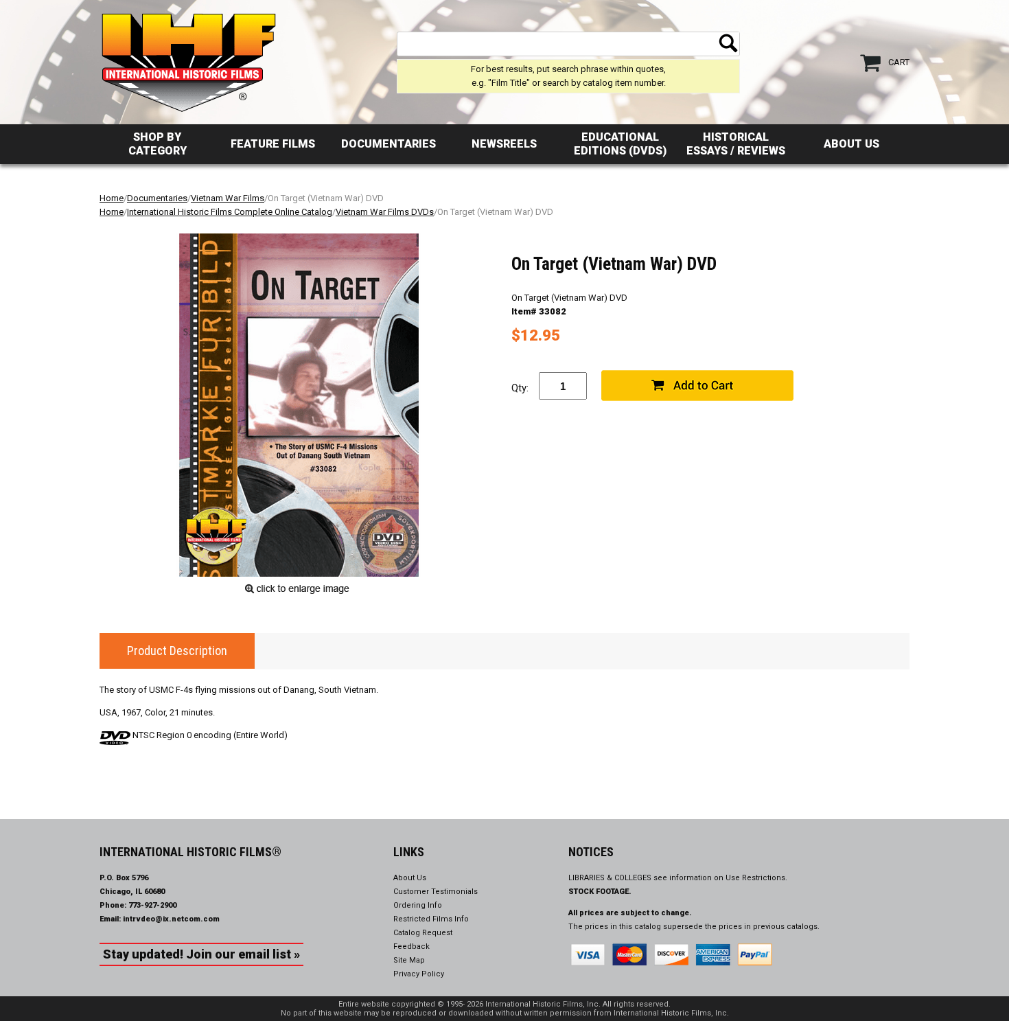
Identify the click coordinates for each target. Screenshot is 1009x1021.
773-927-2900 (152, 905)
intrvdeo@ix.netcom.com (171, 919)
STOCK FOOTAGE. (599, 891)
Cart (898, 62)
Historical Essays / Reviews (735, 143)
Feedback (411, 946)
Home (112, 198)
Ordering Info (417, 905)
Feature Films (273, 143)
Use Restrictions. (756, 877)
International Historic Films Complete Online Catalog (229, 212)
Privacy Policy (418, 974)
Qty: (520, 388)
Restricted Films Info (431, 919)
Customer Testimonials (435, 891)
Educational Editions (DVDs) (620, 143)
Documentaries (388, 143)
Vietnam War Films (227, 198)
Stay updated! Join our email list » (201, 954)
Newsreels (504, 143)
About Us (851, 143)
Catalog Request (422, 932)
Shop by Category (157, 143)
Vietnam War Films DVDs (385, 212)
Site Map (409, 960)
